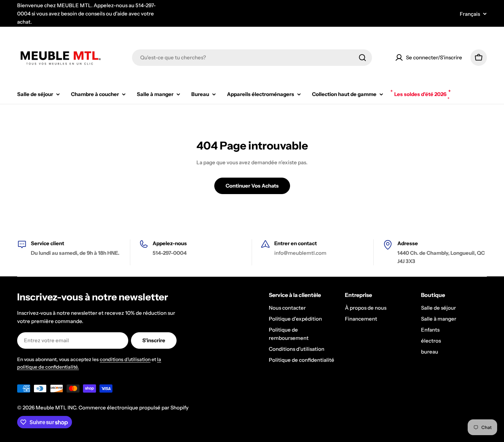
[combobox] (252, 57)
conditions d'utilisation (125, 359)
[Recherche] (362, 57)
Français (470, 13)
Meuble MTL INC (56, 407)
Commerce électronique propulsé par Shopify (134, 407)
